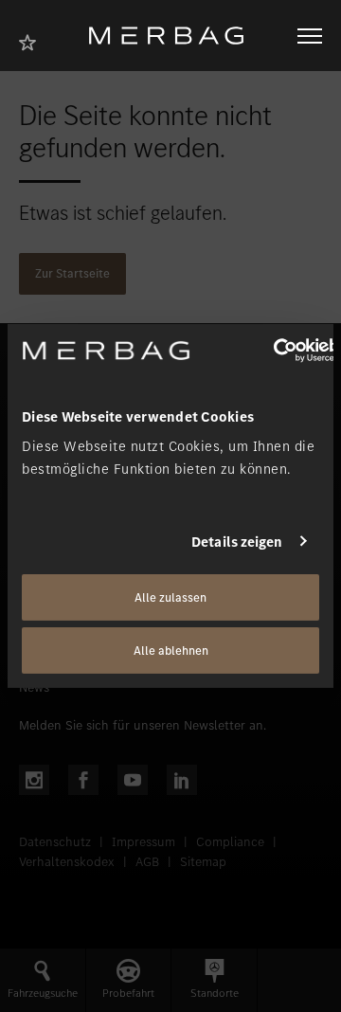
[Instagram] (34, 780)
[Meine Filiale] (33, 40)
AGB (147, 862)
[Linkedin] (182, 780)
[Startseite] (173, 35)
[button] (42, 980)
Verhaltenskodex (67, 862)
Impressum (143, 842)
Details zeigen (236, 541)
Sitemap (203, 862)
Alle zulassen (170, 597)
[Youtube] (132, 780)
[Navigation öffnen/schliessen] (309, 36)
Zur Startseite (72, 273)
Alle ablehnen (171, 650)
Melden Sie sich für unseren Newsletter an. (142, 725)
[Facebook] (83, 780)
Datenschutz (55, 842)
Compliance (230, 842)
